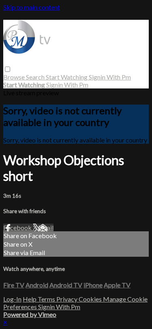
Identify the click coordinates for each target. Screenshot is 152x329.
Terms (47, 299)
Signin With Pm (110, 77)
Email (46, 227)
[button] (7, 69)
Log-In (12, 299)
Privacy (67, 299)
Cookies (91, 299)
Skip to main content (31, 7)
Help (30, 299)
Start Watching (67, 77)
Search (36, 77)
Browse (14, 77)
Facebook (18, 227)
